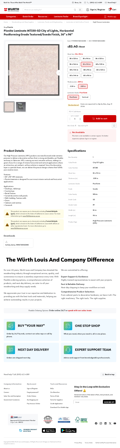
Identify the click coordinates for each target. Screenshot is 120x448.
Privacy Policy (78, 443)
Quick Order (28, 17)
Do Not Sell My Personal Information (106, 443)
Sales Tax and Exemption (12, 396)
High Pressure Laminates (101, 22)
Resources (42, 17)
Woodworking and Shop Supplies (23, 22)
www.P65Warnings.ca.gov (31, 216)
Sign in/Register (32, 388)
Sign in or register (91, 138)
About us (7, 388)
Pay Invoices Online (33, 403)
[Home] (11, 9)
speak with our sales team (80, 311)
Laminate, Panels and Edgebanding (50, 22)
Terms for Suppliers (56, 400)
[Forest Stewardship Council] (81, 420)
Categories (11, 17)
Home (6, 22)
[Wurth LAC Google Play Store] (69, 430)
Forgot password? (33, 392)
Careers (6, 392)
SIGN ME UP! (109, 402)
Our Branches (55, 392)
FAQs (52, 388)
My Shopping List (32, 400)
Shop (8, 27)
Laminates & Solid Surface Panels (77, 22)
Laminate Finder (61, 17)
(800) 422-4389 (23, 374)
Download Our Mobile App (59, 407)
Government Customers (12, 400)
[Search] (75, 10)
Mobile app (112, 17)
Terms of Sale (54, 396)
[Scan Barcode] (80, 10)
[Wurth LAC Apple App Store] (49, 430)
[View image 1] (33, 70)
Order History (31, 396)
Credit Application (56, 403)
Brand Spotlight (80, 17)
